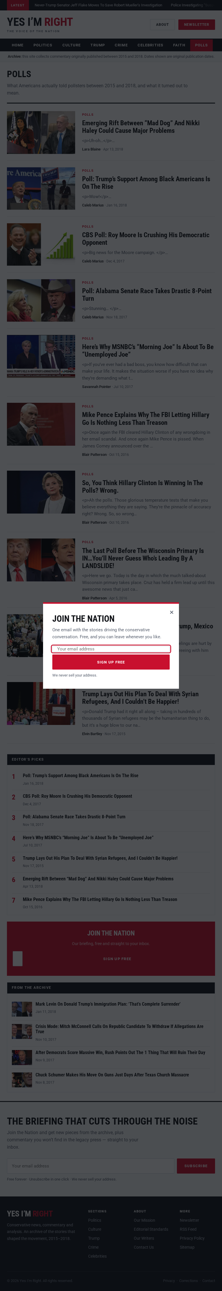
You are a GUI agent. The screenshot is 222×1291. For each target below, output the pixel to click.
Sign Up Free (111, 662)
